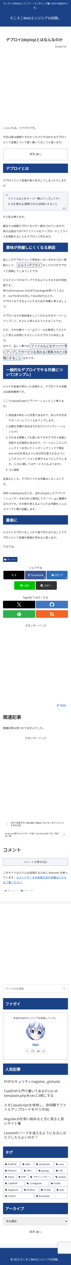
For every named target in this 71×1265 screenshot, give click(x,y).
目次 (32, 154)
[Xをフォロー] (19, 604)
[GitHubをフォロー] (52, 604)
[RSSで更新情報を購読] (52, 614)
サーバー (11, 559)
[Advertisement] (35, 86)
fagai (35, 1044)
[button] (46, 585)
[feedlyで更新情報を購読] (19, 614)
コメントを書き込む (36, 861)
